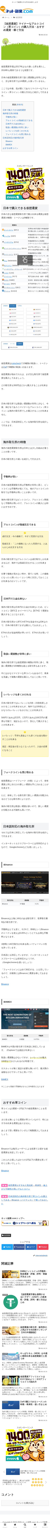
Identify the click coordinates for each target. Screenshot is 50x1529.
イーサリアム (8, 242)
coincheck (16, 363)
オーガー (7, 284)
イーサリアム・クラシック (13, 269)
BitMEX (9, 145)
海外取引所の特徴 (10, 113)
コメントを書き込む (25, 1503)
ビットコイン (8, 230)
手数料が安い (11, 117)
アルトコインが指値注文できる (19, 120)
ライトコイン (8, 254)
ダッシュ (7, 291)
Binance (9, 141)
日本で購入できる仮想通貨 (14, 110)
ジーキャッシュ (9, 287)
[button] (45, 729)
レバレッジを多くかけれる (17, 131)
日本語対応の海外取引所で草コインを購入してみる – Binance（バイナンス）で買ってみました (24, 1200)
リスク (6, 273)
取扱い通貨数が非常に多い (17, 127)
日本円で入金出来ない (15, 124)
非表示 (19, 105)
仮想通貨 (7, 1235)
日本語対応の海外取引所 (13, 138)
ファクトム (8, 276)
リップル (7, 236)
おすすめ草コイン (10, 148)
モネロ (6, 280)
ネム (5, 261)
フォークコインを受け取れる (18, 134)
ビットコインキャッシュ (12, 248)
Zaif (5, 367)
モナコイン (8, 265)
